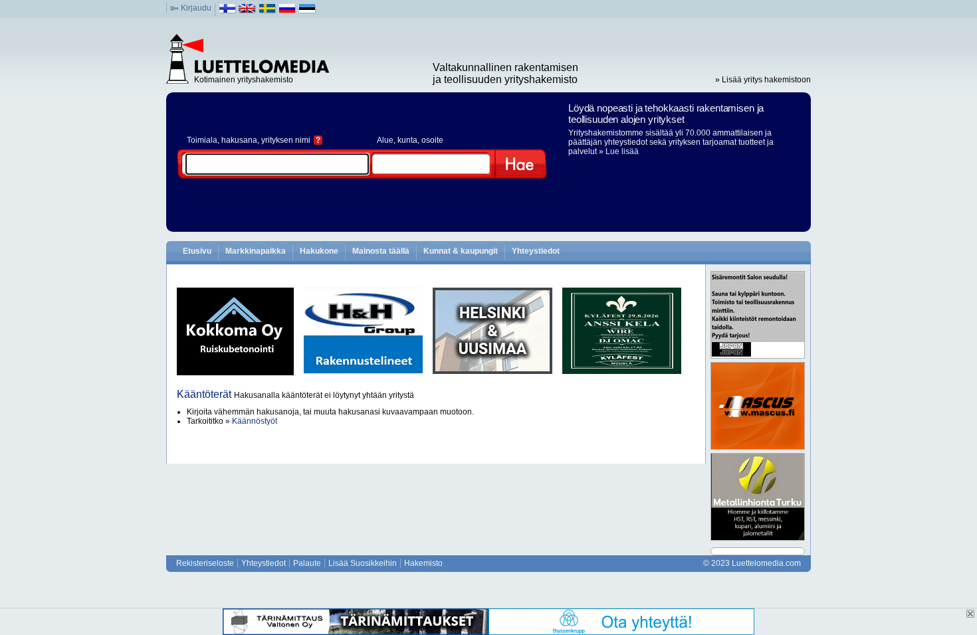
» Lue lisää (619, 151)
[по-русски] (287, 11)
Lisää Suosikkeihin (362, 563)
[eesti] (307, 11)
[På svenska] (267, 11)
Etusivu (197, 251)
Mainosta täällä (380, 251)
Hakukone (319, 251)
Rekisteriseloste (205, 563)
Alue (385, 140)
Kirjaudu (196, 8)
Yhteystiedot (536, 251)
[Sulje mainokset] (970, 614)
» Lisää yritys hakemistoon (763, 79)
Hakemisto (423, 563)
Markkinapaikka (255, 251)
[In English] (248, 11)
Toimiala (202, 140)
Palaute (307, 563)
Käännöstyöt (254, 421)
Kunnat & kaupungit (460, 251)
